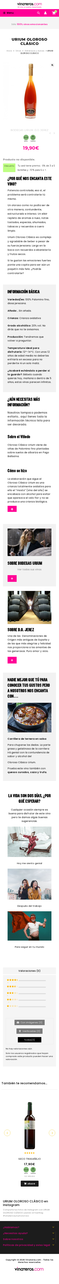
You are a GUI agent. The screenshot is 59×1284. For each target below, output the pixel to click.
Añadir (31, 1183)
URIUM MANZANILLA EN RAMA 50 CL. (54, 133)
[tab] (29, 970)
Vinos (18, 50)
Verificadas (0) (31, 1031)
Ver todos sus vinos (29, 569)
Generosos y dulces (34, 50)
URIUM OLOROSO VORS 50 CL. (50, 133)
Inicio (9, 50)
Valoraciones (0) (29, 971)
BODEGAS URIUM (22, 130)
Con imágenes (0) (31, 1022)
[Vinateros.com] (31, 4)
